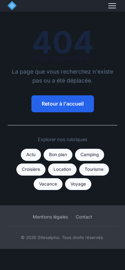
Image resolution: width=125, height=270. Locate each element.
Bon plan (58, 154)
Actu (31, 154)
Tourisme (94, 169)
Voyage (78, 184)
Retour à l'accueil (63, 103)
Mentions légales (50, 216)
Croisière (31, 169)
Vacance (48, 184)
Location (62, 169)
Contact (84, 216)
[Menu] (112, 6)
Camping (89, 154)
